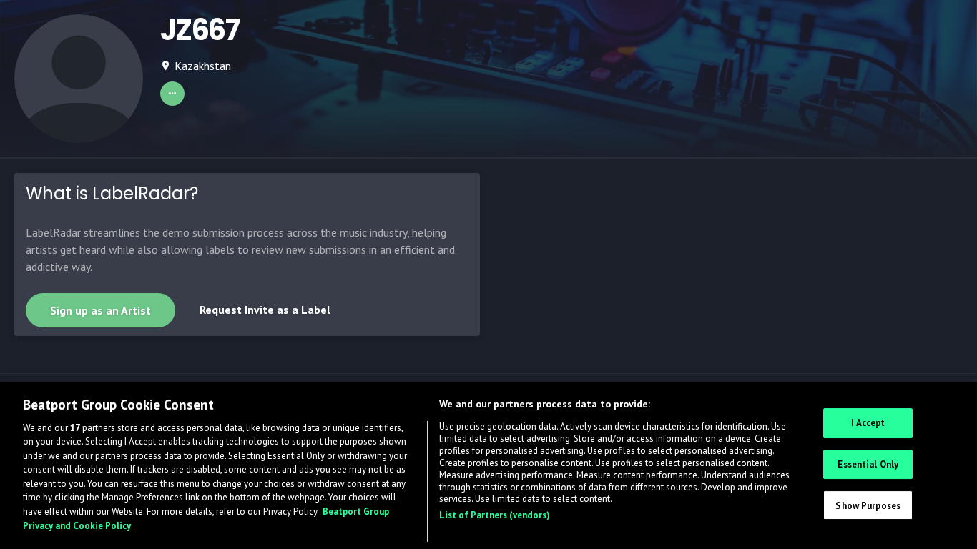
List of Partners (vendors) (494, 515)
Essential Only (868, 464)
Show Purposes (867, 505)
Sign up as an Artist (100, 310)
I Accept (868, 423)
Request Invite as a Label (265, 309)
